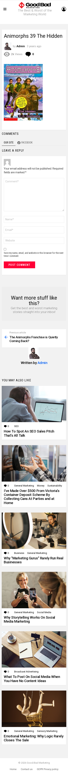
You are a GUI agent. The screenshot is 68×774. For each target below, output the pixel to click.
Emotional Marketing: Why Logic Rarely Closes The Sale (33, 738)
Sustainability (54, 485)
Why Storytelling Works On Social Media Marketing (29, 619)
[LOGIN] (64, 9)
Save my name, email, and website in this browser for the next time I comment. (33, 254)
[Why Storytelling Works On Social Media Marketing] (34, 590)
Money (40, 485)
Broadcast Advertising (26, 671)
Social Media (44, 612)
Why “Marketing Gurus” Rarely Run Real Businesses (33, 560)
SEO (16, 426)
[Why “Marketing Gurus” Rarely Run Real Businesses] (34, 531)
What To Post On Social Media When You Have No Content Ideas (32, 679)
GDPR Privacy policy (47, 769)
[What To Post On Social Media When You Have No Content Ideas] (34, 649)
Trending (35, 21)
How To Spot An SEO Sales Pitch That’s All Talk (29, 433)
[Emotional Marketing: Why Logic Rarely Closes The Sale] (34, 709)
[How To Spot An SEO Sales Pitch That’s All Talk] (34, 404)
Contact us (26, 769)
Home (13, 769)
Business (19, 553)
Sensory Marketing (47, 731)
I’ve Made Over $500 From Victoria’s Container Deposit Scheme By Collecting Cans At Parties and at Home (31, 497)
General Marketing (24, 485)
